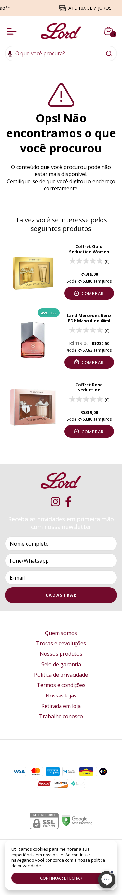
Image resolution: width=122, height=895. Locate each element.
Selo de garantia (61, 664)
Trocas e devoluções (61, 643)
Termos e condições (61, 685)
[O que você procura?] (109, 53)
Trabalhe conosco (61, 716)
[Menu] (13, 31)
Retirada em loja (61, 706)
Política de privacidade (61, 674)
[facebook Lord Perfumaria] (68, 502)
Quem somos (61, 633)
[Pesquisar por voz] (10, 54)
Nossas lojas (61, 695)
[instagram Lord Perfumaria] (55, 502)
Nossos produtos (61, 653)
